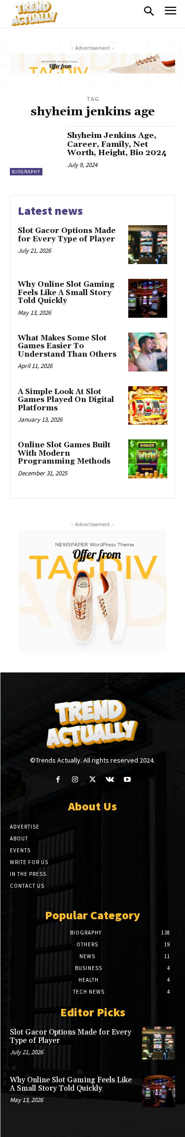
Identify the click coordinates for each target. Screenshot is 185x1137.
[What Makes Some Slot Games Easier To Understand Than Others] (147, 352)
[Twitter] (92, 779)
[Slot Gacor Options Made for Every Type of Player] (147, 244)
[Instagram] (75, 779)
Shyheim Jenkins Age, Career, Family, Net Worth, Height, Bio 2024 (117, 144)
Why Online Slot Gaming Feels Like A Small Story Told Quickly (66, 292)
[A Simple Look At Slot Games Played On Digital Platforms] (147, 405)
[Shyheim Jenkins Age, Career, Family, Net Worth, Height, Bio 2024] (35, 151)
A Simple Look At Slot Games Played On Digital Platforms (66, 400)
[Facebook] (58, 779)
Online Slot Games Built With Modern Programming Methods (64, 453)
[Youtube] (127, 779)
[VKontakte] (110, 779)
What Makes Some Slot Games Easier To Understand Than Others (67, 346)
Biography (26, 171)
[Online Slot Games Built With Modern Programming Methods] (147, 458)
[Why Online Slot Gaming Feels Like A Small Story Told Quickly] (147, 298)
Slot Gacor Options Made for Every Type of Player (66, 235)
